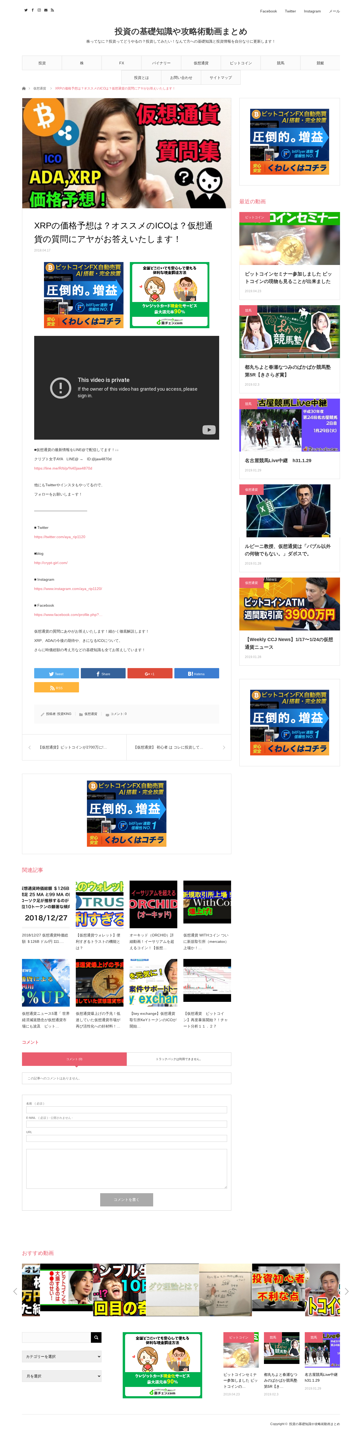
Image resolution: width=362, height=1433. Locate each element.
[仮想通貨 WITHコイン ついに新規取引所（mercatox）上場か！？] (207, 904)
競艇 (320, 63)
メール (334, 11)
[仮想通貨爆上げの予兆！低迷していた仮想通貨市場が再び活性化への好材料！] (99, 983)
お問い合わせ (181, 77)
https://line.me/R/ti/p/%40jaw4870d (63, 468)
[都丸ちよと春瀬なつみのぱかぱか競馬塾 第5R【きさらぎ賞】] (281, 1349)
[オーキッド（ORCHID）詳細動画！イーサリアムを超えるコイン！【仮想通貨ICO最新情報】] (153, 904)
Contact (45, 9)
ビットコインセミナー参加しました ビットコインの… (240, 1380)
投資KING (64, 714)
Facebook (268, 11)
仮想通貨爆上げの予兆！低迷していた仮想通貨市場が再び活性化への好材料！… (98, 1019)
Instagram (312, 11)
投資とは (141, 77)
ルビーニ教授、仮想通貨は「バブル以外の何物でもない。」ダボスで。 (288, 550)
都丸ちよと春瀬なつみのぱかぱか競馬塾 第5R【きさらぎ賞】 (288, 370)
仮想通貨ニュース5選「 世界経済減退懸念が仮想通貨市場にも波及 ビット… (46, 1019)
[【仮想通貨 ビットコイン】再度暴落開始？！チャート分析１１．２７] (207, 983)
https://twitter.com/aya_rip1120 (59, 537)
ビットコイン (241, 63)
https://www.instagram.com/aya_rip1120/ (68, 589)
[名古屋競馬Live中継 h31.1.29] (322, 1349)
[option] (48, 1290)
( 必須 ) (35, 1103)
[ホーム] (23, 88)
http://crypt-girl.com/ (51, 563)
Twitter (290, 11)
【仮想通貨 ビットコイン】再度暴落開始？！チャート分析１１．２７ (205, 1019)
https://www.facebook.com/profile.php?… (68, 614)
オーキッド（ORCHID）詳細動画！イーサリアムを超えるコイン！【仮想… (152, 941)
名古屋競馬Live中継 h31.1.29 (278, 460)
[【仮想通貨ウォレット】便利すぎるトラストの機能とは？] (99, 904)
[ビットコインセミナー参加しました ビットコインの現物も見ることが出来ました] (241, 1349)
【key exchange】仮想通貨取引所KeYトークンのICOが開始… (153, 1019)
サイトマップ (221, 77)
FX (121, 63)
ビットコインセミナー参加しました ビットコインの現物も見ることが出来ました (288, 277)
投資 (42, 63)
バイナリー (161, 63)
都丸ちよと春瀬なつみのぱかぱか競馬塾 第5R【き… (280, 1380)
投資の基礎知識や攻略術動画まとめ (181, 31)
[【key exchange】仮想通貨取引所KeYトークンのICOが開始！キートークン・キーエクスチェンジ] (153, 983)
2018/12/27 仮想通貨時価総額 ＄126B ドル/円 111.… (45, 938)
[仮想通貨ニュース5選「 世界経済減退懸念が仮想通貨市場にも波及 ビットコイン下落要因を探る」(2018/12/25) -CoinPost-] (46, 983)
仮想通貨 (201, 63)
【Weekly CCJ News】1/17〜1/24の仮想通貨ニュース (289, 643)
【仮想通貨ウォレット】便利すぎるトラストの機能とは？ (98, 941)
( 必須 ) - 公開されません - (49, 1117)
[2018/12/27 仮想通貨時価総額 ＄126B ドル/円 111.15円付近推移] (46, 904)
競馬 (280, 63)
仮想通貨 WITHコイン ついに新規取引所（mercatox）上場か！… (206, 941)
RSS (51, 9)
